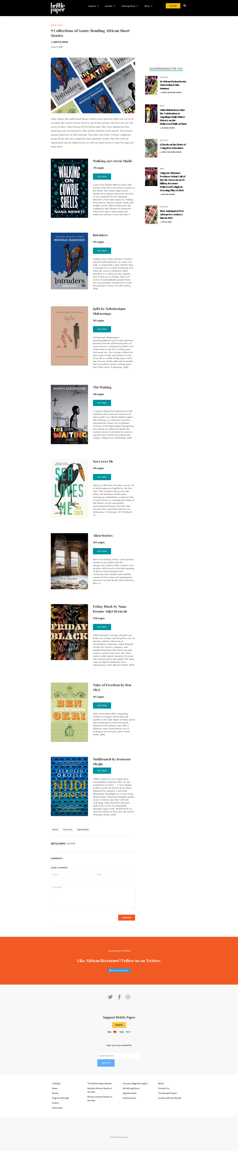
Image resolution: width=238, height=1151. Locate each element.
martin (55, 829)
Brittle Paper (58, 843)
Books (55, 1093)
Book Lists (56, 25)
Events (55, 1103)
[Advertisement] (166, 41)
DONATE (119, 1025)
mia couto (67, 829)
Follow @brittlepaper (120, 970)
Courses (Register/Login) (135, 1083)
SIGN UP (106, 1062)
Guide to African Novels (169, 1098)
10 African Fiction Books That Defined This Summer (173, 85)
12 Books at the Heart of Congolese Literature (173, 146)
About (161, 1083)
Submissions (129, 1098)
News (162, 106)
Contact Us (163, 1088)
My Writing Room (131, 1088)
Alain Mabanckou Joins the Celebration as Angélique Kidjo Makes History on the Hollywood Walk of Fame (173, 117)
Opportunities (129, 1093)
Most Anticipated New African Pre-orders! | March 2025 (172, 214)
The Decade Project (167, 1093)
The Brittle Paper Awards (99, 1083)
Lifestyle (56, 1083)
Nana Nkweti (83, 829)
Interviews (57, 1107)
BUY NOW (102, 176)
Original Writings (60, 1098)
